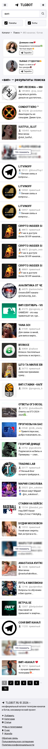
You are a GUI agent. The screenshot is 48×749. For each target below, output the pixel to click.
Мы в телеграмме (13, 727)
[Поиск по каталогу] (42, 13)
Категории (9, 719)
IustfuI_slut (27, 126)
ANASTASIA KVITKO (30, 563)
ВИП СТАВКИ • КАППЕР (32, 384)
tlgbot (26, 5)
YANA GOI (24, 325)
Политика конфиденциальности (18, 745)
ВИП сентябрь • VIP (31, 305)
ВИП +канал (26, 662)
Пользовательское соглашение (18, 741)
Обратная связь (10, 738)
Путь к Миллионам (31, 582)
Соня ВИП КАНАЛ (29, 622)
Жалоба (8, 733)
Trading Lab (26, 463)
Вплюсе (23, 344)
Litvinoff (25, 166)
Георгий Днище (29, 444)
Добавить (9, 715)
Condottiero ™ (28, 106)
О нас (7, 730)
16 (5, 688)
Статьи (7, 722)
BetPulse (24, 602)
